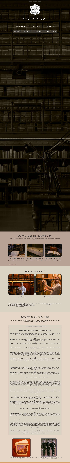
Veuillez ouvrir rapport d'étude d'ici (36, 326)
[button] (35, 326)
